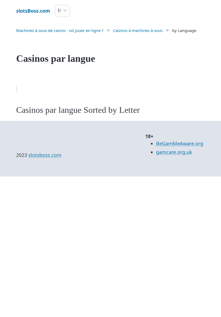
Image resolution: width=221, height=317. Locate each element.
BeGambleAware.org (179, 143)
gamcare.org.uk (174, 152)
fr (59, 10)
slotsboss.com (44, 155)
